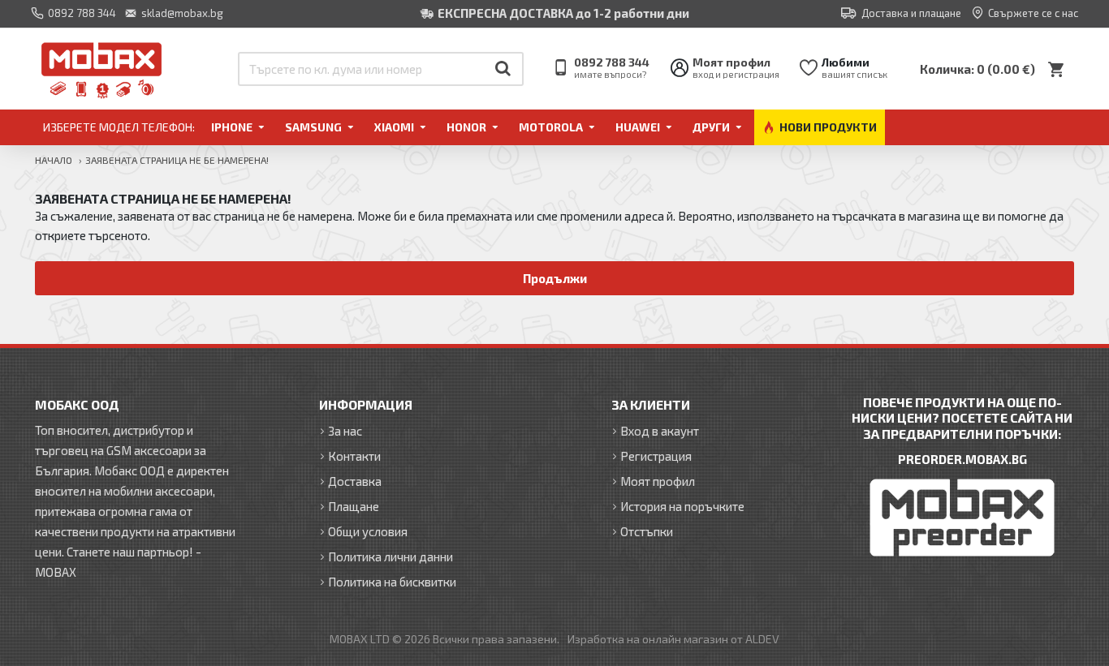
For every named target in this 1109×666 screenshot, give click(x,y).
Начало (53, 159)
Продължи (555, 278)
